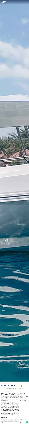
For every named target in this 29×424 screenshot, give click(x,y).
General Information (8, 388)
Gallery (23, 388)
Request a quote (25, 385)
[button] (27, 422)
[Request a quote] (21, 386)
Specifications (14, 388)
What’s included (19, 388)
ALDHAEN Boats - (5, 383)
